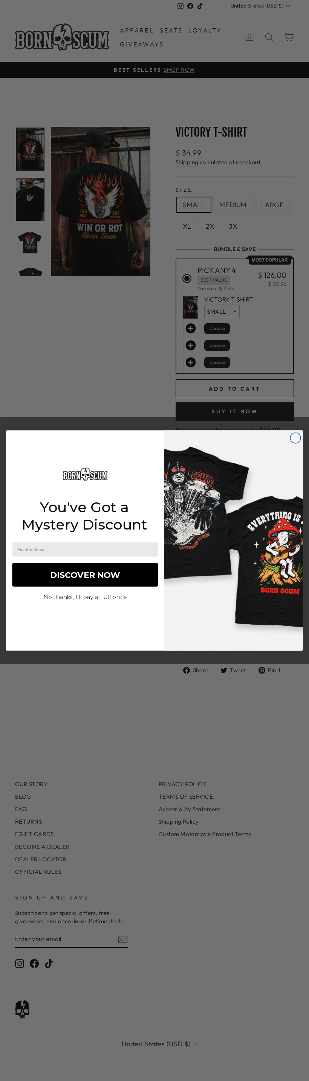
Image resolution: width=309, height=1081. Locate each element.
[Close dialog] (295, 438)
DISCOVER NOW (85, 575)
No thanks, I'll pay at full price (85, 597)
